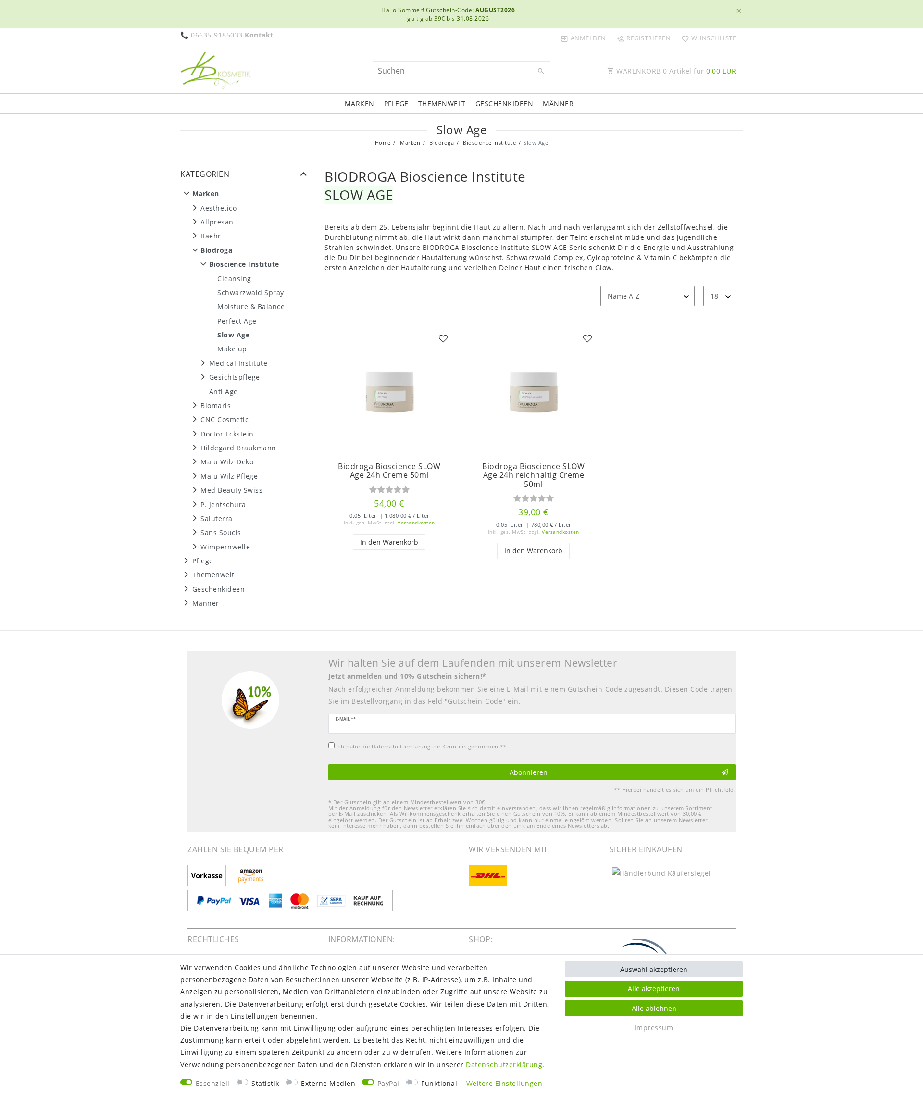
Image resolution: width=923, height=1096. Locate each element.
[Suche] (541, 71)
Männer (558, 103)
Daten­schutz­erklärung (504, 1064)
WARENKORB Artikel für (675, 70)
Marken (359, 103)
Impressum (654, 1027)
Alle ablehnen (654, 1008)
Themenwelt (442, 103)
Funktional (439, 1083)
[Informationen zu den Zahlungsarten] (208, 876)
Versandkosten (416, 523)
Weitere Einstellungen (504, 1083)
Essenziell (213, 1083)
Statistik (265, 1083)
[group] (389, 392)
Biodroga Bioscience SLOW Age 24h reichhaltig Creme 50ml (533, 475)
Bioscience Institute (489, 142)
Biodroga (441, 142)
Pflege (396, 103)
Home (383, 142)
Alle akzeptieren (654, 988)
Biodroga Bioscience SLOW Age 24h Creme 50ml (389, 471)
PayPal (388, 1083)
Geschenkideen (504, 103)
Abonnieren (529, 772)
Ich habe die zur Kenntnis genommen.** (421, 746)
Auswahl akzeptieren (653, 969)
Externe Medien (328, 1083)
